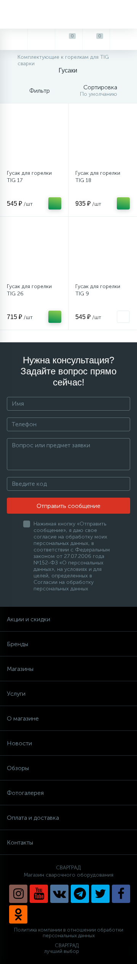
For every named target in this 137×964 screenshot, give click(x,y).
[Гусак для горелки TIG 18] (102, 137)
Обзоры (18, 768)
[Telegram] (80, 894)
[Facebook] (121, 894)
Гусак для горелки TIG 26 (29, 290)
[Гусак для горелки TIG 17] (34, 137)
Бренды (17, 644)
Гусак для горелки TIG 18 (97, 176)
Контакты (20, 842)
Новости (19, 743)
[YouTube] (39, 894)
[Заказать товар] (123, 317)
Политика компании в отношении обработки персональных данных (68, 932)
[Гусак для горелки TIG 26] (34, 251)
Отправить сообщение (68, 506)
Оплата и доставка (33, 817)
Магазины (20, 669)
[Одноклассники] (18, 914)
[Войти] (123, 39)
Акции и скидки (28, 619)
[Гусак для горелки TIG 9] (102, 251)
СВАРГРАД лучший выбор (61, 948)
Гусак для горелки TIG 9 (97, 290)
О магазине (23, 718)
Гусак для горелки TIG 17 (29, 176)
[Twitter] (100, 894)
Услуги (16, 693)
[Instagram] (18, 894)
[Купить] (54, 203)
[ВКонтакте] (59, 894)
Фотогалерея (25, 793)
